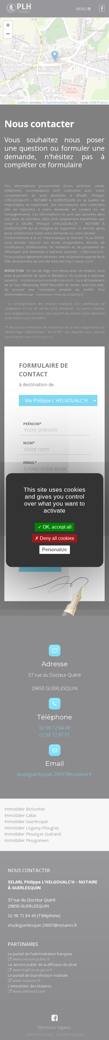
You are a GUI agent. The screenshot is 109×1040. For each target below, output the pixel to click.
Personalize (54, 549)
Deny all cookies (56, 538)
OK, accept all (57, 527)
